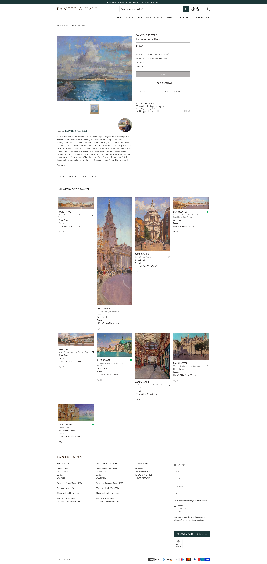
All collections (62, 26)
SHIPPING (139, 468)
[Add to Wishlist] (93, 215)
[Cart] (208, 9)
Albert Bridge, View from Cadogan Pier (73, 352)
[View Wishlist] (203, 9)
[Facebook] (185, 111)
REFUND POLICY (142, 471)
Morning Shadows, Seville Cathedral (186, 366)
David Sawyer (76, 130)
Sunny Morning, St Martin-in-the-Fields (110, 313)
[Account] (193, 11)
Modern (180, 505)
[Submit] (186, 9)
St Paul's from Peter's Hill (144, 257)
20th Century (182, 511)
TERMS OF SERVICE (143, 474)
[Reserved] (207, 212)
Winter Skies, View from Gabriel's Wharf (70, 216)
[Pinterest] (189, 111)
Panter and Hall (66, 559)
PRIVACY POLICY (142, 478)
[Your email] (192, 494)
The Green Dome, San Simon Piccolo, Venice (111, 364)
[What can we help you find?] (154, 9)
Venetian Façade (64, 427)
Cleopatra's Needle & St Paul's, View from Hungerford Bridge (186, 216)
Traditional (181, 508)
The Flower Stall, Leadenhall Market (148, 384)
